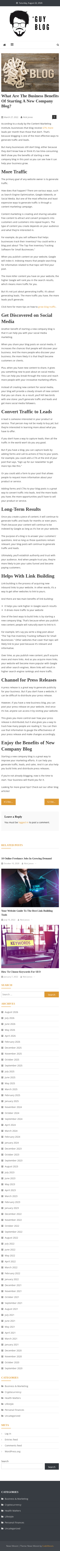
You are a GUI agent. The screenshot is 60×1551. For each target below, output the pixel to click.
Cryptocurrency (13, 1392)
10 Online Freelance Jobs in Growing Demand (26, 858)
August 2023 (11, 1166)
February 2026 (12, 1041)
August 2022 (11, 1237)
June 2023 (10, 1178)
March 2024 (11, 1130)
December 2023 (13, 1148)
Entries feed (11, 1439)
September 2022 (13, 1231)
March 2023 (11, 1196)
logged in (23, 822)
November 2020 (13, 1356)
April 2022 (10, 1261)
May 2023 (10, 1184)
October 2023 (12, 1154)
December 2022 (13, 1213)
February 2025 (12, 1095)
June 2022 (10, 1249)
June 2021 (10, 1320)
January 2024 (12, 1142)
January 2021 (12, 1344)
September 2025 (13, 1065)
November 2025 (13, 1053)
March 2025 (11, 1089)
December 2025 (13, 1047)
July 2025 (9, 1071)
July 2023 (9, 1172)
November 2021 (13, 1291)
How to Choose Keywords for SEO (21, 971)
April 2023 (10, 1190)
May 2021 (10, 1326)
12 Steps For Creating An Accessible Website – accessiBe (53, 801)
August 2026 (11, 1012)
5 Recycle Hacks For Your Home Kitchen (10, 801)
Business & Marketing (12, 112)
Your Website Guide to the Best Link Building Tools (27, 912)
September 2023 (13, 1160)
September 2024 (13, 1118)
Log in (8, 1433)
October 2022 (12, 1225)
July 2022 (9, 1243)
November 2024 (13, 1107)
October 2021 (12, 1297)
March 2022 (11, 1267)
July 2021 (9, 1314)
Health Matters (13, 1398)
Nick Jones (28, 117)
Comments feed (13, 1445)
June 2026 (10, 1023)
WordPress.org (12, 1451)
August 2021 (11, 1308)
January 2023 (12, 1208)
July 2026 (9, 1018)
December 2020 (13, 1350)
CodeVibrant (47, 1546)
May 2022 (10, 1255)
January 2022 (12, 1279)
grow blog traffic (47, 306)
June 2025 (10, 1077)
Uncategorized (12, 1415)
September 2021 (13, 1303)
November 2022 (13, 1219)
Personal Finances (14, 1409)
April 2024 (10, 1124)
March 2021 (11, 1338)
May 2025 (10, 1083)
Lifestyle (9, 1403)
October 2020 (12, 1362)
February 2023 (12, 1202)
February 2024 (12, 1136)
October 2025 (12, 1059)
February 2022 (12, 1273)
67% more (48, 127)
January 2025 (12, 1101)
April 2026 (10, 1035)
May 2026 (10, 1029)
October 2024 (12, 1113)
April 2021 (10, 1332)
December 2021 (13, 1285)
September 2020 (13, 1368)
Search (5, 1461)
